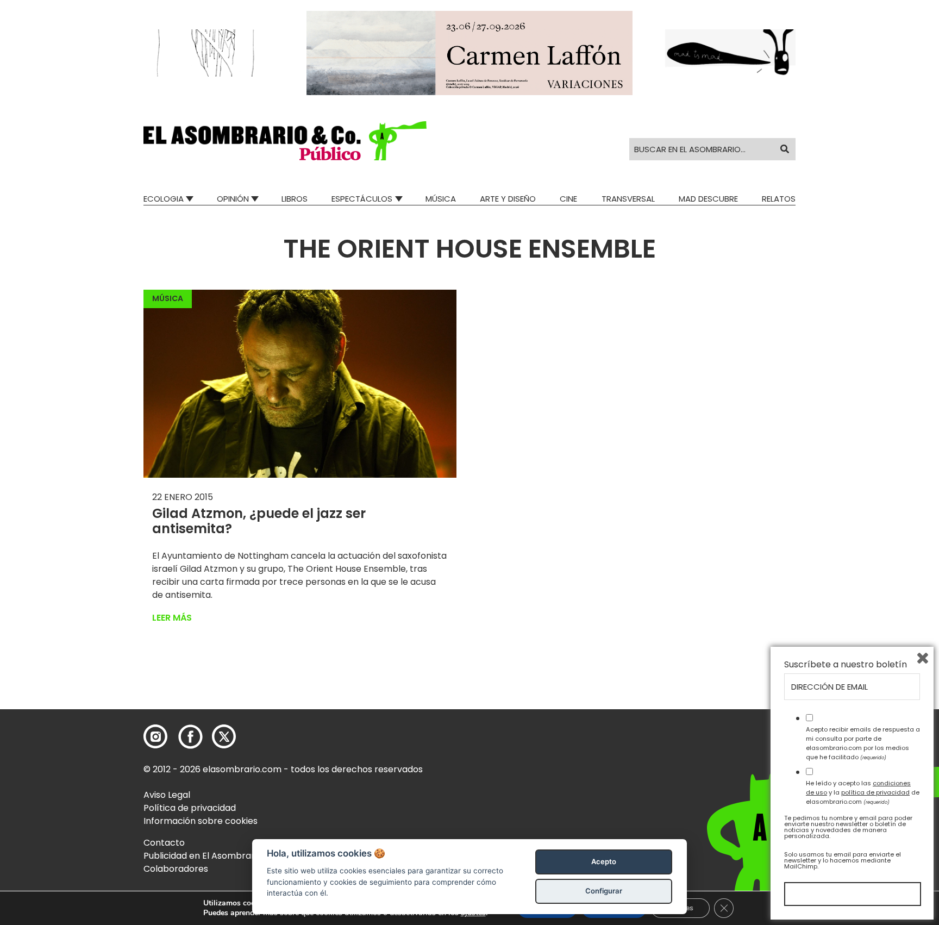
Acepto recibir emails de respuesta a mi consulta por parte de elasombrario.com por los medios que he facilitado (863, 743)
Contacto (164, 842)
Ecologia (163, 198)
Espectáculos (361, 198)
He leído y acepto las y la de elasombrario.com (862, 792)
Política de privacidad (189, 808)
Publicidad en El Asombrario (202, 855)
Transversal (628, 198)
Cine (568, 198)
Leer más (172, 617)
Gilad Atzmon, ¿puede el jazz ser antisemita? (259, 521)
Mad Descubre (708, 198)
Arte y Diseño (508, 198)
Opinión (233, 198)
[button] (285, 140)
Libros (294, 198)
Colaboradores (175, 868)
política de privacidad (875, 792)
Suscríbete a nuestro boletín (845, 664)
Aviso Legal (166, 795)
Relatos (779, 198)
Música (440, 198)
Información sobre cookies (200, 821)
